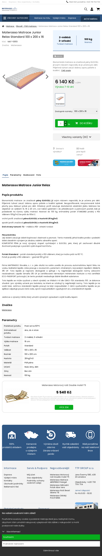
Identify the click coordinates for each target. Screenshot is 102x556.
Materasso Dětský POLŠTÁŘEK (58, 496)
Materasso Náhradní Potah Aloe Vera (59, 486)
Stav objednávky (24, 2)
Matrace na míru (42, 18)
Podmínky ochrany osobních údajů (35, 481)
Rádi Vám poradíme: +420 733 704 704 (84, 2)
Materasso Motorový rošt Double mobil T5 (64, 385)
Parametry (15, 175)
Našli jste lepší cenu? (80, 151)
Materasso (16, 45)
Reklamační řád (11, 486)
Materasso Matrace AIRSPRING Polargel (59, 481)
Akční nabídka (90, 19)
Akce (4, 2)
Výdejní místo (59, 18)
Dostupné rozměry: (64, 111)
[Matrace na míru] (64, 163)
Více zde (64, 407)
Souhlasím (8, 537)
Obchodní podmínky (13, 483)
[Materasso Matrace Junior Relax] (25, 78)
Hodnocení (28, 175)
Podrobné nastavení (13, 543)
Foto (38, 175)
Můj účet (31, 474)
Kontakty (36, 2)
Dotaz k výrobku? (58, 150)
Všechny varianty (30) (75, 137)
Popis (5, 175)
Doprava (12, 2)
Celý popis (66, 70)
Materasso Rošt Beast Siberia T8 (60, 491)
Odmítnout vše (51, 550)
